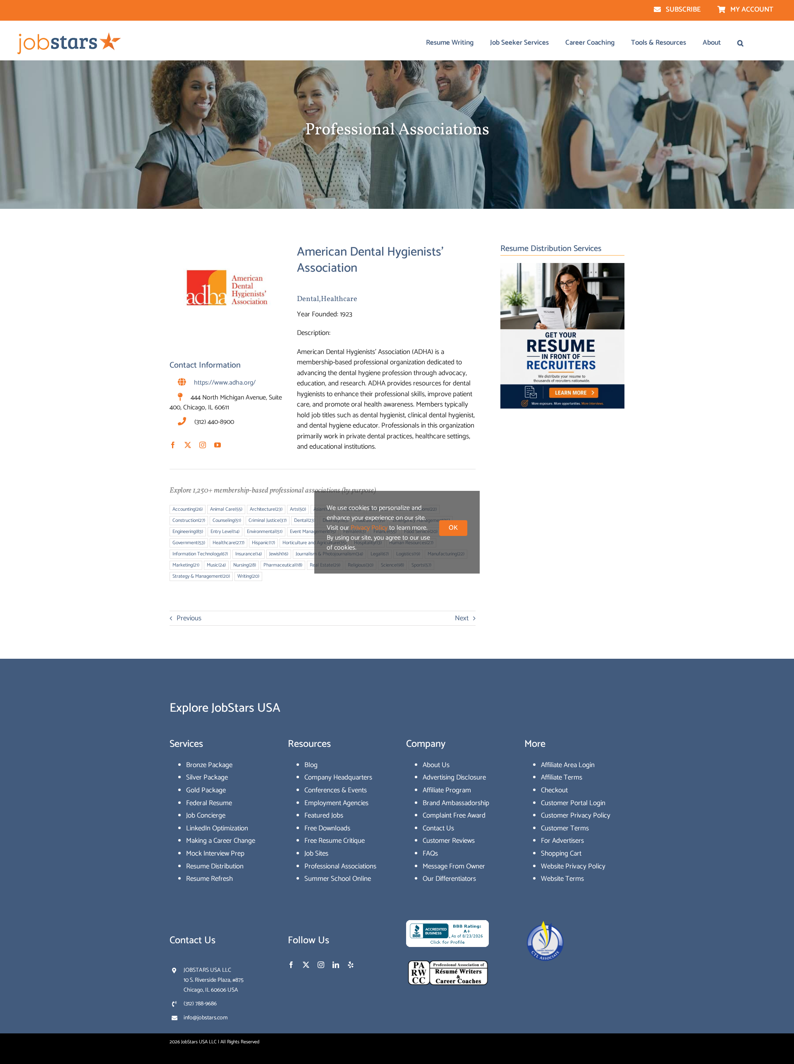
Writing (248, 576)
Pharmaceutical (282, 565)
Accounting (187, 509)
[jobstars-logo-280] (69, 34)
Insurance (248, 554)
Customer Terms (565, 828)
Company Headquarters (338, 777)
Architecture (266, 509)
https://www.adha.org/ (225, 382)
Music (216, 565)
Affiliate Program (447, 790)
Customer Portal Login (573, 803)
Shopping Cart (561, 853)
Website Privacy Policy (573, 866)
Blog (311, 765)
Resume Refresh (209, 879)
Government (188, 543)
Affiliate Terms (561, 777)
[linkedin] (335, 964)
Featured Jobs (323, 815)
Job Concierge (205, 815)
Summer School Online (337, 879)
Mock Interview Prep (215, 853)
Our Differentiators (449, 879)
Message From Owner (454, 866)
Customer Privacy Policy (575, 815)
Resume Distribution (215, 866)
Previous (189, 618)
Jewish (278, 554)
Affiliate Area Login (568, 765)
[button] (740, 43)
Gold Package (206, 790)
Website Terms (562, 879)
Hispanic (263, 543)
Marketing (185, 565)
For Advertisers (562, 840)
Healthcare (339, 299)
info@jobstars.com (205, 1018)
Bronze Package (209, 765)
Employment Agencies (336, 803)
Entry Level (224, 532)
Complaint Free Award (454, 815)
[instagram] (202, 445)
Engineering (187, 532)
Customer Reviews (449, 840)
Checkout (554, 790)
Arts (298, 509)
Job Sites (316, 853)
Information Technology (200, 554)
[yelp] (350, 964)
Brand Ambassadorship (456, 803)
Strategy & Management (201, 576)
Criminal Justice (268, 520)
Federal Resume (209, 803)
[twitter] (187, 445)
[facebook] (173, 445)
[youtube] (217, 445)
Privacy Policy (369, 527)
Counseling (227, 520)
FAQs (430, 853)
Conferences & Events (335, 790)
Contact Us (438, 828)
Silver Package (207, 777)
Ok (453, 527)
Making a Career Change (220, 840)
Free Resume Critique (334, 840)
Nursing (244, 565)
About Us (436, 765)
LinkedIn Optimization (217, 828)
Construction (188, 520)
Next (462, 618)
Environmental (264, 532)
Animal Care (226, 509)
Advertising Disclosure (454, 777)
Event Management (313, 532)
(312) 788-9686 (200, 1004)
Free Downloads (327, 828)
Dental (308, 299)
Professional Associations (340, 866)
